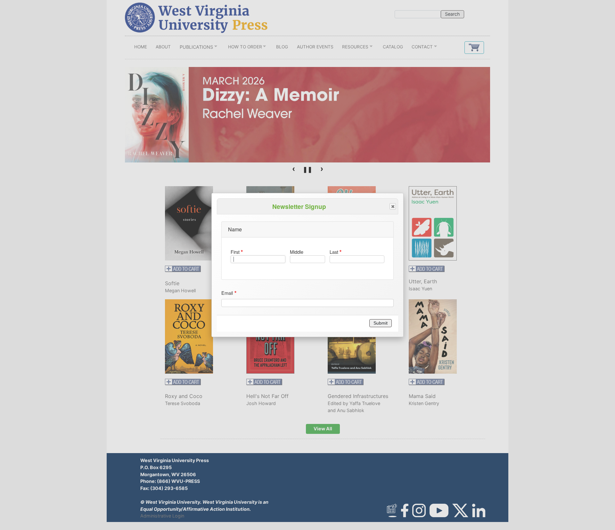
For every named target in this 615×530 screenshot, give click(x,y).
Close (393, 206)
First (235, 251)
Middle (296, 251)
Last (334, 251)
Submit (380, 323)
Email (227, 292)
